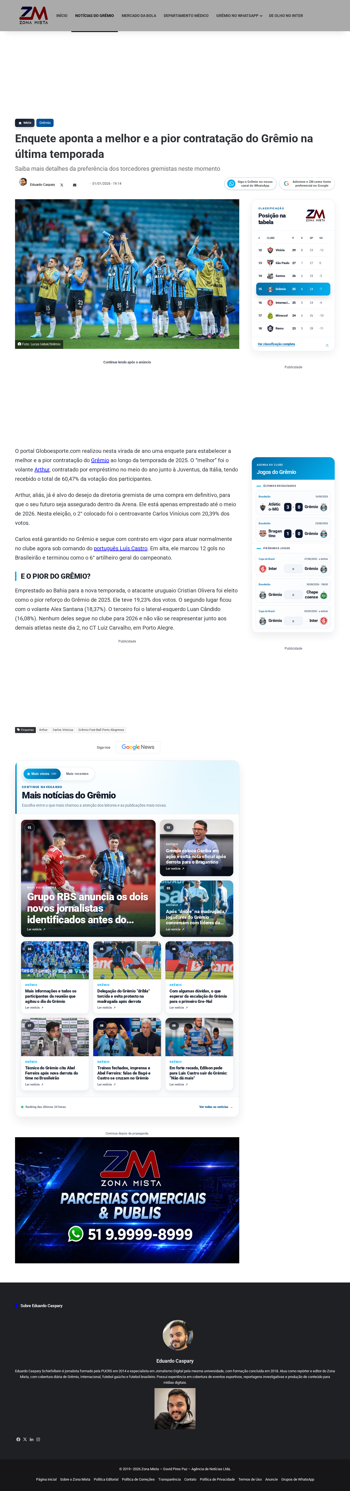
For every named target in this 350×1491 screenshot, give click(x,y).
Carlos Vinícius (63, 730)
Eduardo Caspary (42, 185)
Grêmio (45, 123)
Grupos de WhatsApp (297, 1479)
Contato (190, 1479)
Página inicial (46, 1479)
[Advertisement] (175, 72)
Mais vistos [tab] (44, 774)
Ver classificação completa (293, 344)
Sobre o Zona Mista (75, 1479)
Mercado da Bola (139, 15)
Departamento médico (186, 15)
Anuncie (271, 1479)
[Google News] (138, 747)
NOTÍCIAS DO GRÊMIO (94, 15)
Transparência (169, 1479)
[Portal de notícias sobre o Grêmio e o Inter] (33, 15)
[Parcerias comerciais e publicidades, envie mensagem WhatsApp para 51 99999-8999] (127, 1200)
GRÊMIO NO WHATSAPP (237, 15)
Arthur (41, 469)
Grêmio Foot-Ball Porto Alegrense (101, 730)
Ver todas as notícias (216, 1107)
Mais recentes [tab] (77, 774)
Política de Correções (138, 1479)
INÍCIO (62, 15)
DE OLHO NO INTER (286, 15)
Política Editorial (106, 1479)
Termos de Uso (250, 1479)
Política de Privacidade (217, 1479)
